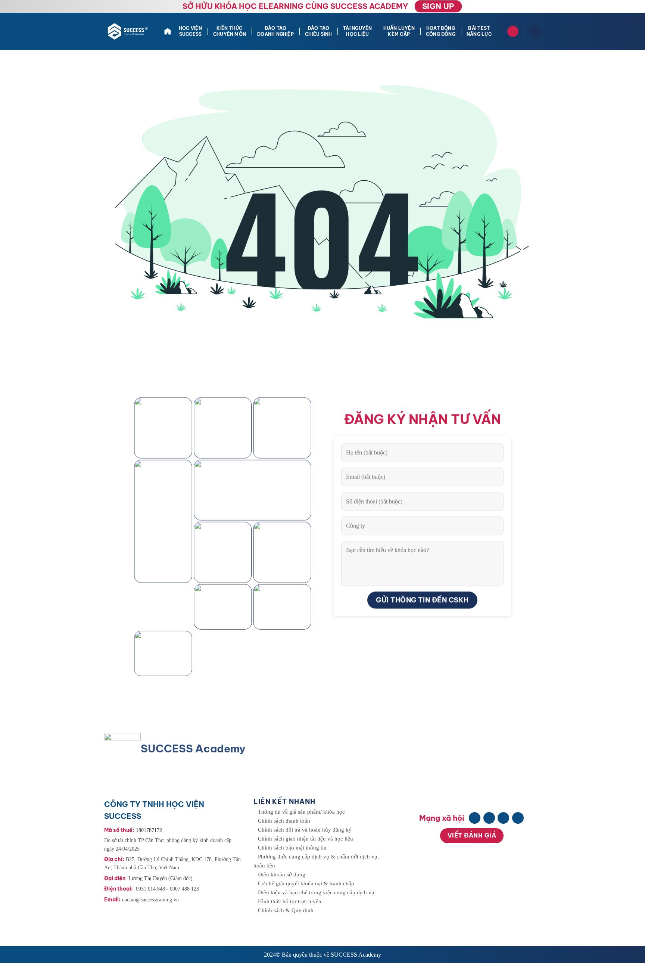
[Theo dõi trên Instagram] (489, 817)
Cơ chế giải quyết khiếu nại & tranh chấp (306, 883)
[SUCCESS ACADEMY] (128, 31)
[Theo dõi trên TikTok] (503, 817)
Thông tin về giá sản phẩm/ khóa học (301, 812)
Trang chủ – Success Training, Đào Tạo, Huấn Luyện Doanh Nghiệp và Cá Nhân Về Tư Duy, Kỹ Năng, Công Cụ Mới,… (168, 31)
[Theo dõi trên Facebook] (474, 817)
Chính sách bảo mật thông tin (292, 848)
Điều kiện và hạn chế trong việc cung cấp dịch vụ (316, 892)
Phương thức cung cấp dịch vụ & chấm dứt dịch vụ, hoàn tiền (316, 861)
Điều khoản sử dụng (281, 874)
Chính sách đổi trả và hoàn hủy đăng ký (305, 830)
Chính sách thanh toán (284, 821)
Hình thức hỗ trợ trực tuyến (289, 901)
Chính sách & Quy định (286, 910)
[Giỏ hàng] (535, 31)
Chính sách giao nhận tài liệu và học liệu (305, 839)
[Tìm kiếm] (512, 31)
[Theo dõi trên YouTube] (517, 817)
